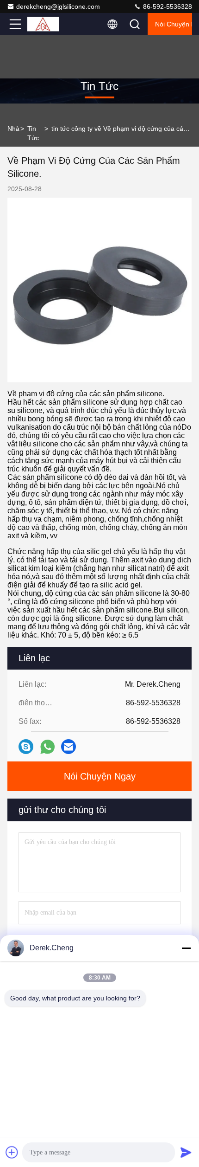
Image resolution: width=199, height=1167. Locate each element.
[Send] (186, 1152)
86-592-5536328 (166, 6)
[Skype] (26, 747)
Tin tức (33, 133)
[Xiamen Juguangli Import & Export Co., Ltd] (45, 24)
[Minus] (186, 948)
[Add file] (12, 1152)
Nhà (13, 128)
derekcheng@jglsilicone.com (58, 6)
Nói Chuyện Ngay (173, 24)
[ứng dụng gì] (47, 746)
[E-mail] (68, 747)
